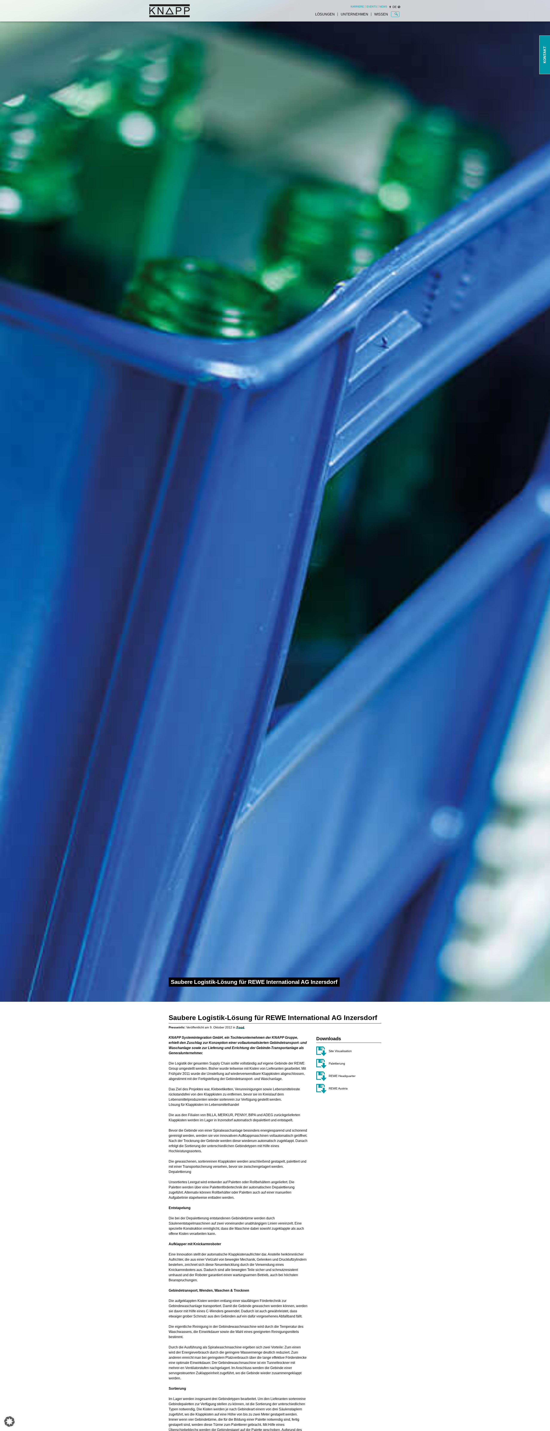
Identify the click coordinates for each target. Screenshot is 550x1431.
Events (372, 6)
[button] (9, 1421)
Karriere (357, 6)
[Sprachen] (399, 7)
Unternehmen (354, 14)
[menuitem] (357, 6)
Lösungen (325, 14)
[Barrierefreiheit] (390, 7)
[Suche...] (396, 14)
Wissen (381, 14)
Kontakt (545, 54)
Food (240, 1027)
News (383, 6)
